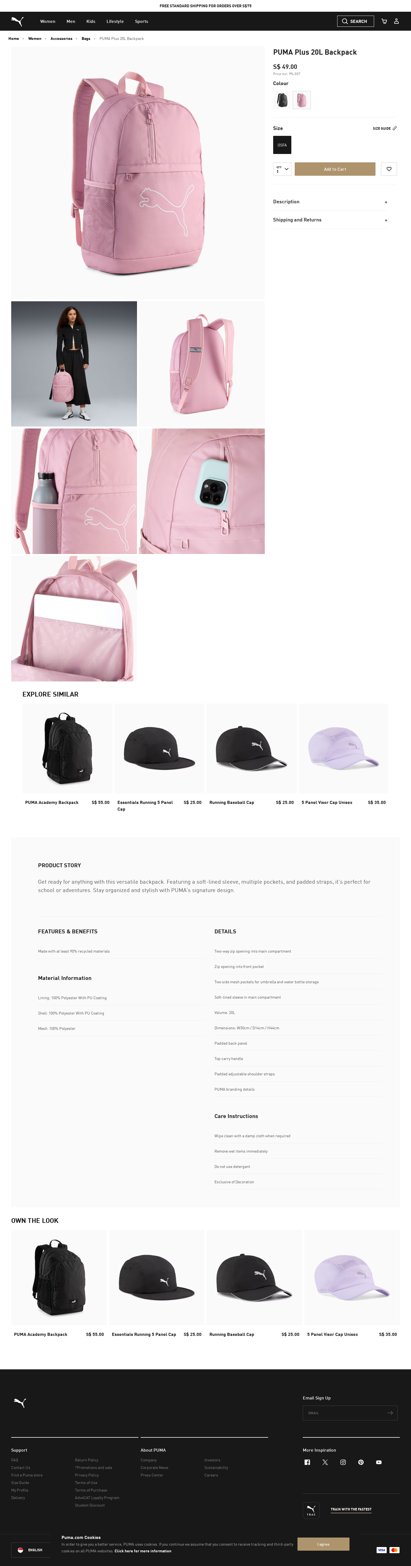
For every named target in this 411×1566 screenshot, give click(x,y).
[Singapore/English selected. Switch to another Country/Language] (42, 1550)
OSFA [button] (282, 145)
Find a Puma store (26, 1475)
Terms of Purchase (91, 1490)
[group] (67, 759)
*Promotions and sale (93, 1467)
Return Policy (86, 1459)
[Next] (380, 759)
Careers (211, 1475)
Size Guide (382, 128)
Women (34, 38)
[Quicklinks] (396, 21)
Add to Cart (335, 169)
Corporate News (154, 1467)
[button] (282, 100)
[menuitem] (48, 21)
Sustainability (216, 1467)
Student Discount (90, 1505)
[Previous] (31, 759)
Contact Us (20, 1467)
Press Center (152, 1475)
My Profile (19, 1490)
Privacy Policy (87, 1475)
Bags (86, 38)
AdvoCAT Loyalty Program (97, 1497)
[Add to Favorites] (389, 169)
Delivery (18, 1497)
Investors (212, 1459)
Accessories (61, 38)
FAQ (14, 1459)
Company (149, 1459)
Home (13, 38)
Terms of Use (86, 1482)
